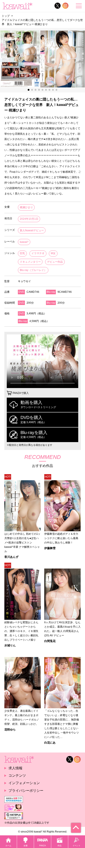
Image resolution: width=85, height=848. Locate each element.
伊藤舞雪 (50, 548)
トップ (6, 15)
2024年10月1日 (29, 218)
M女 (53, 253)
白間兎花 (50, 641)
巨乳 (22, 253)
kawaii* (24, 242)
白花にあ (50, 742)
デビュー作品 (55, 261)
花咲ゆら (10, 729)
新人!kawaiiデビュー (32, 230)
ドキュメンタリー (30, 261)
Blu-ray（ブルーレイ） (33, 270)
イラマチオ (37, 253)
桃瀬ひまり (26, 207)
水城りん (10, 645)
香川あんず (11, 556)
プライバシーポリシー (25, 790)
